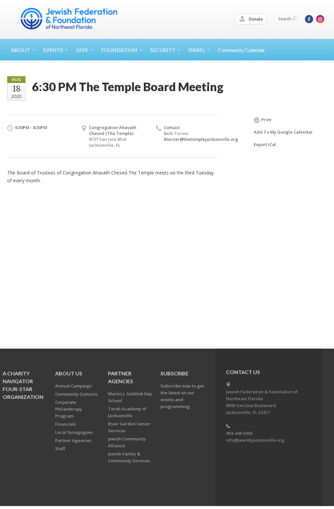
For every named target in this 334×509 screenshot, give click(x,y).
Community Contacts (76, 394)
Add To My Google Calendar (283, 132)
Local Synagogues (74, 432)
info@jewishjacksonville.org (255, 440)
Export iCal (265, 144)
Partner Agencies (73, 440)
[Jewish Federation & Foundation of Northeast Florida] (69, 18)
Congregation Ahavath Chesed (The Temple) (112, 130)
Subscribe (174, 373)
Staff (60, 449)
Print (266, 120)
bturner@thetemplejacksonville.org (201, 139)
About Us (68, 373)
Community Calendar (241, 50)
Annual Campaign (73, 386)
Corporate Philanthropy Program (68, 409)
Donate (255, 19)
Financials (65, 424)
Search (284, 19)
